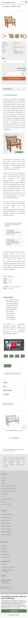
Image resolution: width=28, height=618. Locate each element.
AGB (2, 496)
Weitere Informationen (14, 615)
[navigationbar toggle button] (26, 2)
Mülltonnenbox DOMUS (6, 526)
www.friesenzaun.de (5, 557)
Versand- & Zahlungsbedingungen (8, 485)
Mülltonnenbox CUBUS (6, 523)
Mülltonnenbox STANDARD (7, 514)
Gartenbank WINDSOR (6, 529)
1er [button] (6, 356)
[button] (25, 36)
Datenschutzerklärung (15, 607)
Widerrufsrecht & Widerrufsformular (9, 488)
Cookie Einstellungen (5, 504)
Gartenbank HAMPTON (6, 531)
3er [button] (17, 356)
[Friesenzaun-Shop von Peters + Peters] (8, 2)
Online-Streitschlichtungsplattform (8, 491)
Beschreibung (7, 89)
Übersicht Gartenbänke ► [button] (13, 373)
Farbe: (3, 58)
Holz (4, 386)
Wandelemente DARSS (6, 534)
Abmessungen (7, 390)
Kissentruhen (4, 551)
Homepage (4, 450)
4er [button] (23, 356)
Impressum (3, 477)
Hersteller (6, 394)
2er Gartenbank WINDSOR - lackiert (14, 430)
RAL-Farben (3, 501)
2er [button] (11, 356)
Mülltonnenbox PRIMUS (6, 520)
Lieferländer (3, 483)
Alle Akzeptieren (14, 611)
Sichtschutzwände (5, 554)
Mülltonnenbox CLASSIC (6, 517)
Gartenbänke (4, 546)
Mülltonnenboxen (5, 548)
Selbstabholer (4, 493)
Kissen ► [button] (7, 365)
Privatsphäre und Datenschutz (7, 499)
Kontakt (3, 480)
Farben (5, 382)
